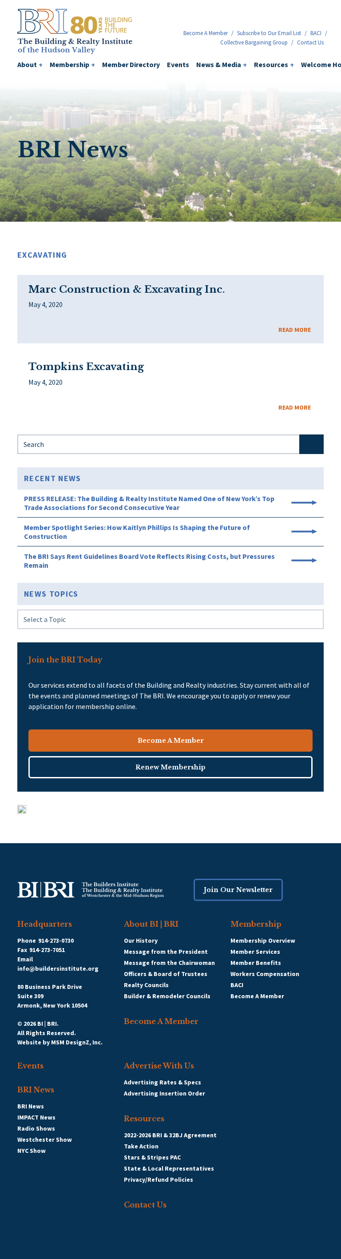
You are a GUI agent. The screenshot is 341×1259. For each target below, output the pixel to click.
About (30, 64)
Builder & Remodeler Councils (167, 996)
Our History (141, 940)
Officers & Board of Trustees (165, 974)
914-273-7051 (47, 950)
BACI (315, 33)
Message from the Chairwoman (169, 963)
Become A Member (205, 33)
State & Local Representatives (169, 1168)
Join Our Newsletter (238, 890)
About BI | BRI (151, 924)
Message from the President (166, 952)
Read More (294, 330)
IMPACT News (36, 1117)
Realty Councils (146, 985)
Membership (72, 64)
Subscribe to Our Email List (269, 33)
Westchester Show (44, 1139)
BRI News (35, 1089)
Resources (274, 64)
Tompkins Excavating (86, 367)
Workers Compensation (264, 974)
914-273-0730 (56, 940)
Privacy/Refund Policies (158, 1179)
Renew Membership (170, 767)
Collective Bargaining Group (254, 42)
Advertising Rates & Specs (162, 1082)
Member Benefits (255, 963)
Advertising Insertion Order (164, 1093)
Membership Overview (262, 940)
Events (178, 64)
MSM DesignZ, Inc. (77, 1042)
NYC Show (31, 1151)
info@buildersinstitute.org (58, 968)
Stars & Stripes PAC (152, 1157)
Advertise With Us (159, 1065)
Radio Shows (36, 1128)
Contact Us (310, 42)
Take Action (141, 1146)
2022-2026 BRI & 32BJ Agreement (170, 1135)
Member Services (255, 952)
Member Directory (131, 64)
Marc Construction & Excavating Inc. (126, 289)
